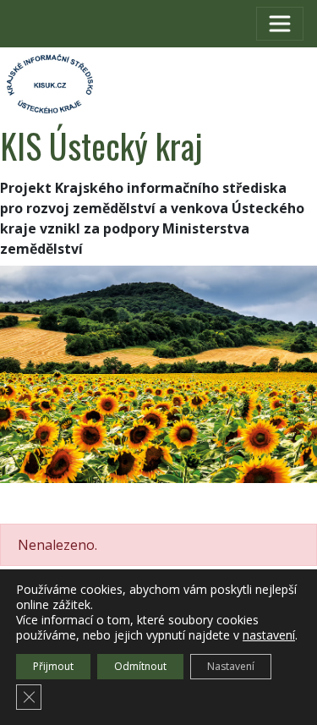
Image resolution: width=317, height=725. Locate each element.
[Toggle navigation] (279, 24)
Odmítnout (140, 666)
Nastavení (230, 666)
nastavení (269, 635)
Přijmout (53, 666)
